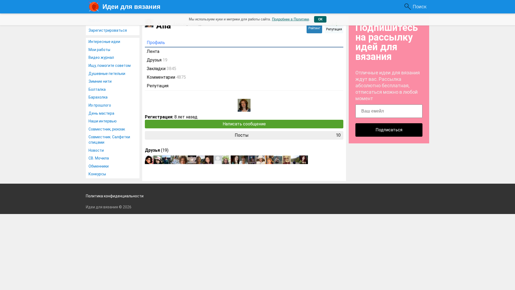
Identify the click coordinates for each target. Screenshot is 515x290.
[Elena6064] (252, 159)
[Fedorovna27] (243, 159)
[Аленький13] (286, 159)
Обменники (99, 166)
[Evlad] (303, 159)
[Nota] (278, 159)
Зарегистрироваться (108, 30)
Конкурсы (97, 174)
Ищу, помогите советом (110, 65)
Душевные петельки (107, 73)
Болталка (97, 89)
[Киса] (175, 159)
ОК (320, 19)
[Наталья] (269, 159)
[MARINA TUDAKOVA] (226, 159)
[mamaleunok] (166, 159)
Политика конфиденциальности (115, 196)
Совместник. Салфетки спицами (109, 139)
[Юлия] (149, 159)
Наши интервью (103, 121)
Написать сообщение (244, 123)
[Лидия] (218, 159)
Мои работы (99, 50)
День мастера (101, 113)
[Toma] (192, 159)
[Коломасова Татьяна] (295, 159)
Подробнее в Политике (290, 19)
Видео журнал (101, 57)
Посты (288, 135)
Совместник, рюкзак (107, 129)
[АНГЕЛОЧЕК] (260, 159)
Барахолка (98, 97)
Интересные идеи (104, 41)
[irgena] (200, 159)
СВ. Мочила (99, 158)
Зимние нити (100, 81)
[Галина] (209, 159)
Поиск (419, 6)
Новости (96, 150)
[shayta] (157, 159)
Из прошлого (100, 105)
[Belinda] (183, 159)
